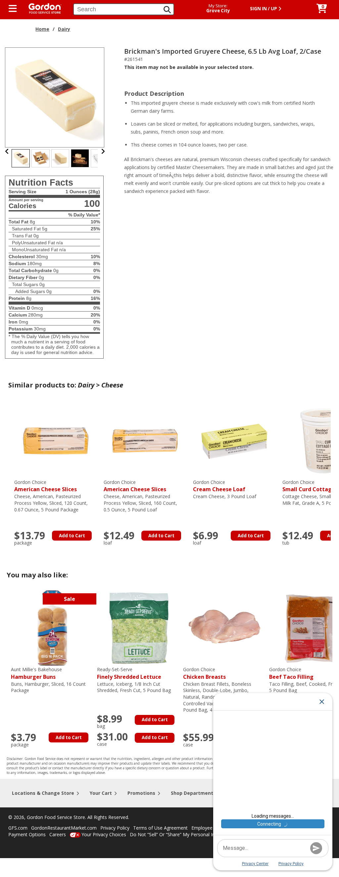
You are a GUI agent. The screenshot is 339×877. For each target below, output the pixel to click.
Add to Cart (72, 536)
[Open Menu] (13, 8)
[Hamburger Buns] (52, 627)
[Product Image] (55, 97)
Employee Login (208, 828)
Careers (57, 834)
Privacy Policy (114, 828)
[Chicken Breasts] (224, 627)
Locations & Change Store (43, 793)
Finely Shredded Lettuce (129, 673)
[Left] (7, 151)
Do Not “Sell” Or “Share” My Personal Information (183, 834)
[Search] (167, 9)
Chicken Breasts (204, 673)
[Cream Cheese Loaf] (234, 440)
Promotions (141, 793)
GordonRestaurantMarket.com (64, 828)
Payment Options (27, 834)
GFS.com (17, 828)
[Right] (103, 151)
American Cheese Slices (45, 486)
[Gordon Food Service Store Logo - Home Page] (42, 8)
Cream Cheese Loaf (219, 486)
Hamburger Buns (36, 673)
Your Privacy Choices (103, 834)
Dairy (64, 29)
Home (42, 29)
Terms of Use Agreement (160, 828)
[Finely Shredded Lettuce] (138, 627)
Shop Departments (193, 793)
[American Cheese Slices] (56, 440)
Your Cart (101, 793)
